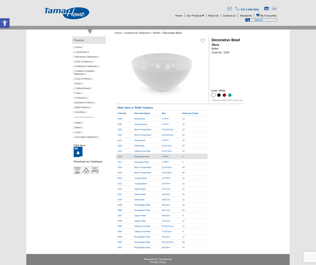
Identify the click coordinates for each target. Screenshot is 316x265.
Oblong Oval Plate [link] (142, 151)
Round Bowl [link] (139, 140)
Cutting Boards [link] (82, 88)
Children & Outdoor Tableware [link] (84, 72)
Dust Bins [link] (80, 112)
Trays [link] (78, 93)
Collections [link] (80, 98)
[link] (5, 23)
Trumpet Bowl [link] (140, 178)
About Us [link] (213, 15)
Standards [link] (246, 15)
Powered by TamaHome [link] (158, 259)
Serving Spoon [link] (140, 124)
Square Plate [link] (140, 215)
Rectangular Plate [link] (142, 205)
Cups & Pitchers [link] (83, 79)
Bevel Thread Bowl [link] (142, 129)
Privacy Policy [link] (158, 262)
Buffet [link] (156, 32)
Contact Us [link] (229, 15)
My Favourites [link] (268, 15)
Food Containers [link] (83, 61)
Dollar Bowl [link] (139, 146)
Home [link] (178, 15)
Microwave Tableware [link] (86, 57)
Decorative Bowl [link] (141, 162)
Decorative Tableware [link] (86, 137)
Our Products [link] (194, 15)
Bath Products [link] (82, 107)
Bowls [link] (78, 83)
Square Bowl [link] (140, 189)
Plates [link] (78, 123)
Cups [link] (78, 132)
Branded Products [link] (84, 102)
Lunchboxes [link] (81, 52)
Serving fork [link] (139, 119)
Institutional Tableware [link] (137, 32)
